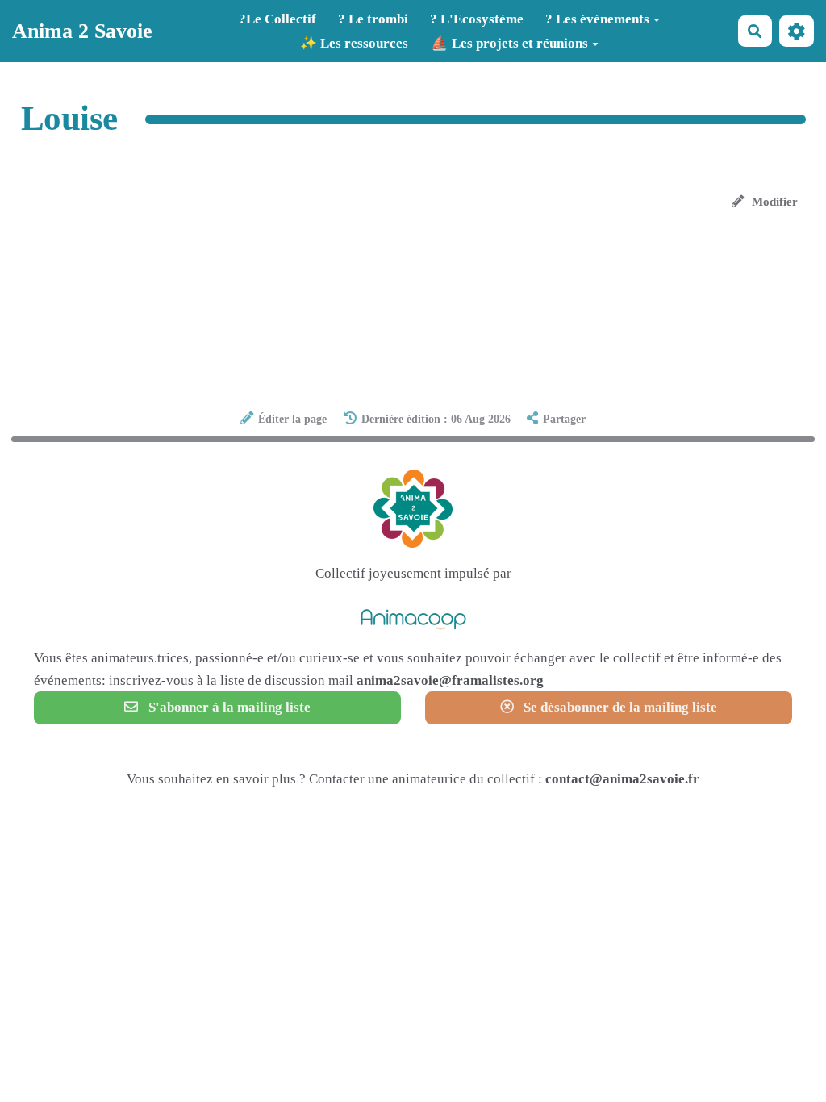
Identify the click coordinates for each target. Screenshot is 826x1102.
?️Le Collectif (277, 19)
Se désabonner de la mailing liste (618, 707)
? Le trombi (373, 19)
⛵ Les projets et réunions (509, 43)
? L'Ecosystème (477, 19)
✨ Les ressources (354, 43)
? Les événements (597, 19)
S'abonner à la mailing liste (228, 707)
